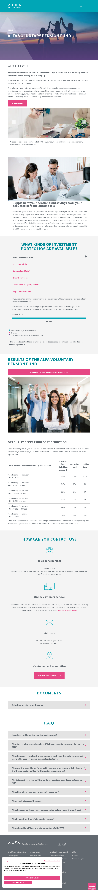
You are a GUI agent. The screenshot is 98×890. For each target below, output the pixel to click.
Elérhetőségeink (13, 856)
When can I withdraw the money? (28, 800)
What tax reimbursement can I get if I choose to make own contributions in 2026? (48, 745)
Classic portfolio (20, 264)
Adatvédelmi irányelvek (52, 861)
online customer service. (67, 610)
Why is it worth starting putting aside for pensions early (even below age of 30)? (48, 781)
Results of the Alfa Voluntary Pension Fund (49, 372)
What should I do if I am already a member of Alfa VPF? (38, 828)
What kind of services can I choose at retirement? (35, 791)
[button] (8, 861)
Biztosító (75, 856)
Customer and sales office (49, 676)
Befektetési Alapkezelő (79, 859)
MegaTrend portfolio (22, 291)
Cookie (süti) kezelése (57, 856)
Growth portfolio (20, 278)
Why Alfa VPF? (17, 103)
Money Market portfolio (23, 257)
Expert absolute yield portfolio (26, 284)
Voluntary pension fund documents (28, 705)
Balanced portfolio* (21, 271)
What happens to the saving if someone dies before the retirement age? (46, 809)
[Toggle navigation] (87, 6)
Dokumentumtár (35, 856)
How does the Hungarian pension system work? (34, 735)
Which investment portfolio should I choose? (33, 819)
